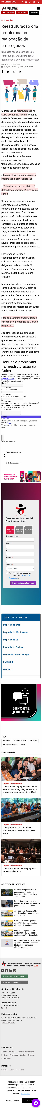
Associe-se (34, 13)
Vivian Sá (6, 740)
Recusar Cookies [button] (12, 1101)
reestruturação (24, 110)
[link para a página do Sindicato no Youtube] (38, 2)
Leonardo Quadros (10, 744)
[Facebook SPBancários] (7, 970)
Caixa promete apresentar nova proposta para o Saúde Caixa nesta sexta (19, 830)
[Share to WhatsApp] (14, 73)
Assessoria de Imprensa (25, 1052)
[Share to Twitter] (8, 73)
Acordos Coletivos (7, 1052)
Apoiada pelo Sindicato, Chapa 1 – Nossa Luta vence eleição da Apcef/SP (27, 913)
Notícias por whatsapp (14, 976)
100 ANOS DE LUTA (8, 2)
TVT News (20, 1070)
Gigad (23, 744)
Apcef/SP (33, 740)
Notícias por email (13, 982)
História (31, 1055)
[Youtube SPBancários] (19, 970)
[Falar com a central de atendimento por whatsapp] (7, 1008)
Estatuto (23, 1055)
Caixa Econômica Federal (14, 114)
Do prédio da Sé (10, 639)
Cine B (12, 1070)
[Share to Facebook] (2, 73)
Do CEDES (8, 662)
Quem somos (6, 1058)
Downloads (14, 1055)
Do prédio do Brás (11, 625)
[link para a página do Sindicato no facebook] (22, 2)
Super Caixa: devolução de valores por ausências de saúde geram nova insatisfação (27, 903)
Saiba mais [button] (25, 1094)
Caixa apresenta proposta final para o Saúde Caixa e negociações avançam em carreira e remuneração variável (20, 789)
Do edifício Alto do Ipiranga (16, 654)
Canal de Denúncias (8, 12)
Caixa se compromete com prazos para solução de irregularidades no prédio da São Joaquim (25, 893)
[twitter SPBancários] (3, 970)
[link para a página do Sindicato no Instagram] (30, 2)
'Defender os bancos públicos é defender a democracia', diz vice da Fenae (19, 190)
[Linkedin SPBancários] (11, 970)
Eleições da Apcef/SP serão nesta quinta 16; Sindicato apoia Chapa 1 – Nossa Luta (26, 932)
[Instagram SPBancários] (15, 970)
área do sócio (22, 12)
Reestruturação (20, 740)
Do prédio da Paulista (13, 647)
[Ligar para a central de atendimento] (2, 1008)
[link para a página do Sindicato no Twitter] (26, 2)
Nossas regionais (8, 1023)
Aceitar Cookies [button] (29, 1101)
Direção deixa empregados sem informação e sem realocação (18, 177)
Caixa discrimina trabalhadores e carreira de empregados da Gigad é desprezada (19, 322)
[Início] (12, 8)
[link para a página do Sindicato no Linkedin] (34, 2)
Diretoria (4, 1055)
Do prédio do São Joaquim (15, 632)
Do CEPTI (7, 669)
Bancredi (4, 1070)
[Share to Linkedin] (20, 73)
